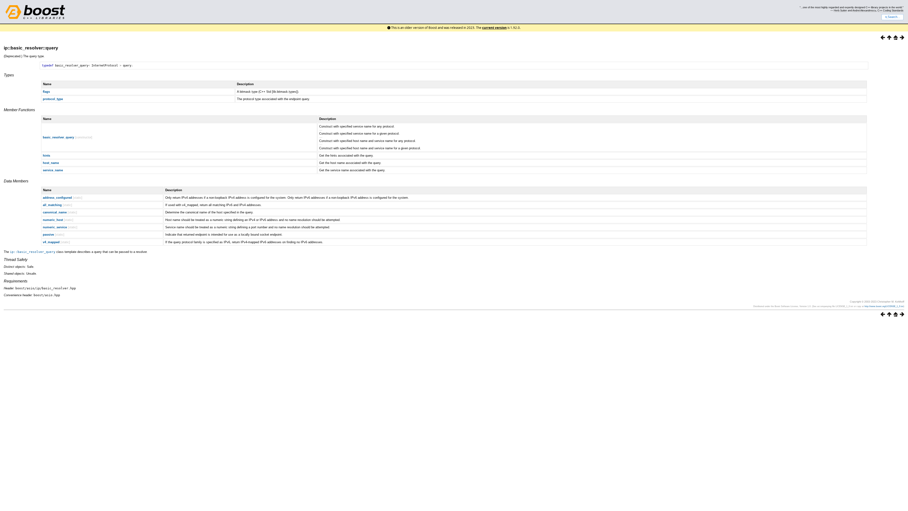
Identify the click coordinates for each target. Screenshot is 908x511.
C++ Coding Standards (890, 10)
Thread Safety (15, 260)
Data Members (16, 181)
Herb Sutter (840, 10)
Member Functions (19, 110)
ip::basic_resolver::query (31, 47)
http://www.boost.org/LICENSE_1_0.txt (884, 306)
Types (9, 75)
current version (494, 28)
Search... (894, 17)
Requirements (15, 281)
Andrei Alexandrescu (864, 10)
